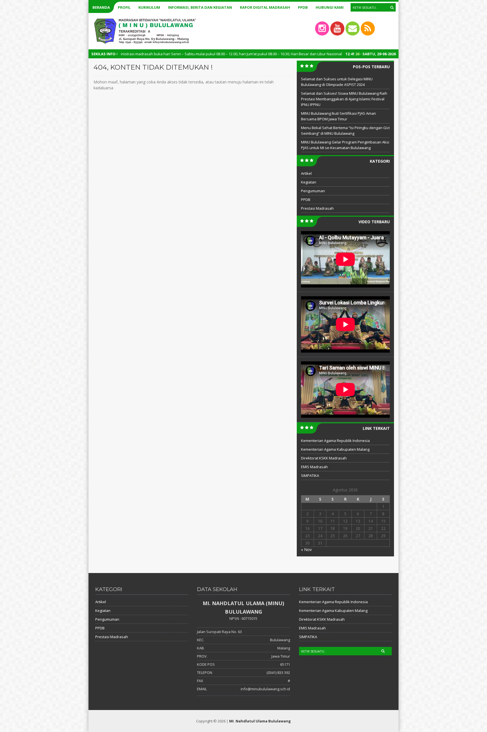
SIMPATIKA (310, 475)
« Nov (306, 549)
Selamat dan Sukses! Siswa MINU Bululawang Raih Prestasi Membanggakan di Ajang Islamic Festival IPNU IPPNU (344, 99)
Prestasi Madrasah (317, 208)
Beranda (101, 7)
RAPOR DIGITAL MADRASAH (265, 7)
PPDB (303, 7)
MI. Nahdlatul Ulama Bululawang (260, 721)
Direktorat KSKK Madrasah (324, 458)
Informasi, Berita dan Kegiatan (200, 7)
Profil (124, 7)
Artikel (306, 173)
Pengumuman (313, 190)
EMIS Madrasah (314, 466)
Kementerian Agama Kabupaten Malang (335, 449)
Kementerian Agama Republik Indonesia (335, 440)
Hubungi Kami (330, 7)
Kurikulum (149, 7)
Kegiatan (308, 182)
